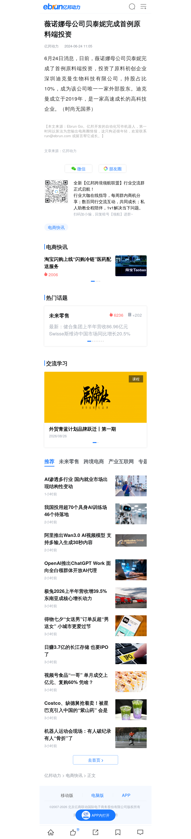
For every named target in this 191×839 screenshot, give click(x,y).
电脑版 (97, 795)
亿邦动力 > (54, 775)
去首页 (94, 760)
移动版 (67, 795)
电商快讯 (56, 227)
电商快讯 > (76, 775)
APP (126, 795)
